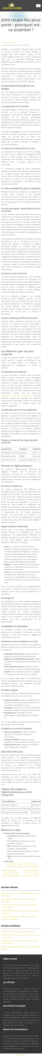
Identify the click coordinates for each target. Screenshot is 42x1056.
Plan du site (21, 1055)
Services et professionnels (9, 42)
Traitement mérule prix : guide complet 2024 (17, 932)
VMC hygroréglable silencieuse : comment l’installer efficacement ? (11, 874)
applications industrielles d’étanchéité (16, 395)
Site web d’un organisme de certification (22, 864)
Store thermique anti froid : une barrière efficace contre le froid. (30, 873)
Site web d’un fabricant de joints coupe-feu (23, 866)
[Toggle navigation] (38, 5)
